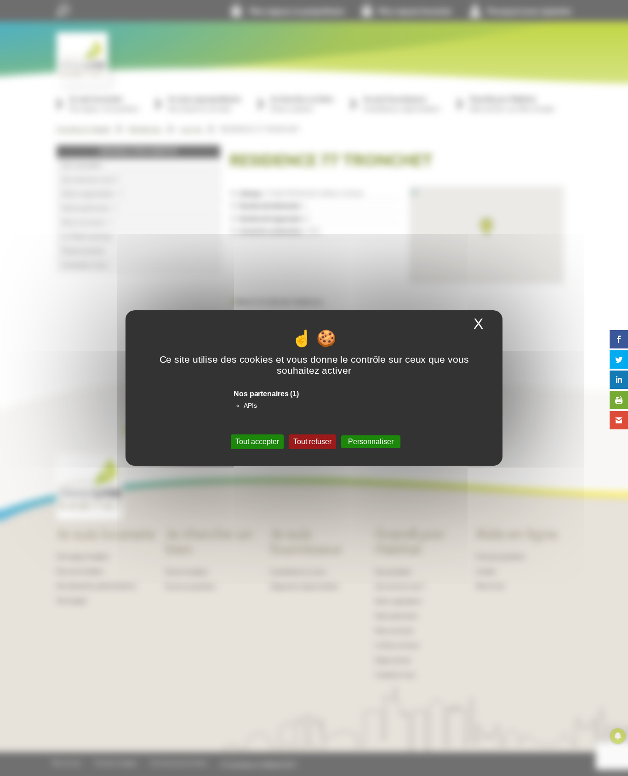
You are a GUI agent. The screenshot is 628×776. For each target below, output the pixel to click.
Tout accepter (257, 441)
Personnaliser (371, 441)
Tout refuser (312, 441)
